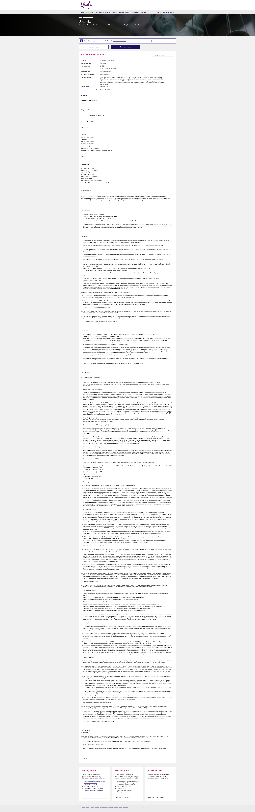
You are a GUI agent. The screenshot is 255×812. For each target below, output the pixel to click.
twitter (163, 807)
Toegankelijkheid (103, 807)
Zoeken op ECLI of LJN (90, 784)
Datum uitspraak (86, 63)
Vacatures (116, 807)
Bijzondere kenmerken (88, 74)
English (83, 807)
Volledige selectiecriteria (123, 797)
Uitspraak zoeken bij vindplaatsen (93, 790)
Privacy (92, 807)
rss (151, 807)
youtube (173, 807)
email (154, 807)
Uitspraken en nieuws (103, 12)
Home (82, 12)
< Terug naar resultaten (125, 47)
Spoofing (110, 807)
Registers (114, 12)
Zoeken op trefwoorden (90, 783)
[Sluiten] (174, 41)
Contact (143, 12)
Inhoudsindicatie (86, 77)
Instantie (83, 60)
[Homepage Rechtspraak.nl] (85, 4)
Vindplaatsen (85, 86)
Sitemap (88, 807)
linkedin (171, 807)
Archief (120, 807)
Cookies (97, 807)
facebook (165, 807)
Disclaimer (125, 807)
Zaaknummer (85, 69)
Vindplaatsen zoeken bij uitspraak (93, 788)
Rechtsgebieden (86, 71)
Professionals (135, 12)
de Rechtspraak (124, 12)
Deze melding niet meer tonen (161, 41)
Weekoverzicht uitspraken (156, 797)
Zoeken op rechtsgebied (91, 786)
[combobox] (164, 55)
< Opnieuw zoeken (93, 47)
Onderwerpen (90, 12)
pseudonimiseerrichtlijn (119, 41)
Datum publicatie (86, 66)
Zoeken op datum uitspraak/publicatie (94, 781)
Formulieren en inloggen (167, 12)
